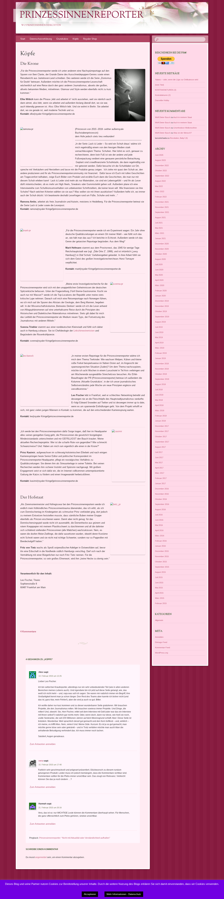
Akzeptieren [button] (90, 894)
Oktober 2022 (161, 170)
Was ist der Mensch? (183, 133)
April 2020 (159, 280)
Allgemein (159, 620)
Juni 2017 (159, 457)
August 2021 (160, 217)
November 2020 (162, 249)
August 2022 (160, 181)
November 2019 (162, 306)
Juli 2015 (159, 577)
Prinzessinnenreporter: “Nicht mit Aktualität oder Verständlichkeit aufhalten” (74, 838)
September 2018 (162, 379)
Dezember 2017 (162, 426)
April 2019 (159, 343)
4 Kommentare (28, 631)
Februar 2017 (161, 478)
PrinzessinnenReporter (82, 15)
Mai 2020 (159, 275)
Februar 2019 (161, 353)
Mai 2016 (159, 525)
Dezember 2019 (162, 301)
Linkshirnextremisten (84, 330)
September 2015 (162, 567)
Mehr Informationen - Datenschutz (124, 894)
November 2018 (162, 369)
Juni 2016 (159, 520)
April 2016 (159, 530)
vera (40, 761)
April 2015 (159, 593)
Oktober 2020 (161, 254)
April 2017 (159, 468)
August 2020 (160, 259)
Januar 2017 (160, 483)
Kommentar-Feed (162, 647)
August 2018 (160, 384)
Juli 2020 (159, 264)
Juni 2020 (159, 270)
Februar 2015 (161, 603)
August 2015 (160, 572)
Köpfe (76, 39)
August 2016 (160, 509)
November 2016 (162, 494)
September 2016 (162, 504)
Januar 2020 (160, 296)
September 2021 (162, 212)
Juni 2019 (159, 332)
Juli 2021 (159, 223)
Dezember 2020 (162, 244)
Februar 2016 (161, 541)
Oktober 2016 (161, 499)
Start (22, 39)
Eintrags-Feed (161, 642)
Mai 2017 (159, 462)
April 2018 (159, 405)
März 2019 (159, 348)
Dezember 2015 (162, 551)
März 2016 (159, 536)
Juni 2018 (159, 395)
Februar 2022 (161, 197)
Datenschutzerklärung (41, 39)
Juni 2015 (159, 583)
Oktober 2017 (161, 436)
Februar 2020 (161, 291)
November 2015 (162, 556)
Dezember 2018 (162, 363)
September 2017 (162, 442)
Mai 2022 (159, 186)
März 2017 (159, 473)
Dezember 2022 (162, 165)
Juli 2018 (159, 390)
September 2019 (162, 317)
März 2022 (159, 191)
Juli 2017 (159, 452)
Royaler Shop (90, 39)
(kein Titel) (159, 85)
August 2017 (160, 447)
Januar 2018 (160, 421)
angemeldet (41, 857)
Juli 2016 (159, 515)
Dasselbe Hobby (162, 100)
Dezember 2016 (162, 489)
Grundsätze (62, 39)
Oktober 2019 (161, 311)
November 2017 (162, 431)
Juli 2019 (159, 327)
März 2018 (159, 410)
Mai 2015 (159, 588)
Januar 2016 (160, 546)
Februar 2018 (161, 416)
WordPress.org (161, 653)
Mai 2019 (159, 337)
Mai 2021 (159, 228)
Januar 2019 (160, 358)
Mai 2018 (159, 400)
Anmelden (159, 637)
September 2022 (162, 176)
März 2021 (159, 233)
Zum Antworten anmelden (42, 744)
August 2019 (160, 322)
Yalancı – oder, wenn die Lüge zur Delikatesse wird (176, 80)
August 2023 (160, 160)
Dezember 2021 (162, 202)
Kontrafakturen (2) (163, 95)
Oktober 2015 (161, 562)
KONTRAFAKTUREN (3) (165, 90)
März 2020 (159, 285)
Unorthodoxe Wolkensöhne (185, 128)
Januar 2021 (160, 238)
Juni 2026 (159, 155)
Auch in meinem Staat (182, 117)
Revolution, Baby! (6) (179, 138)
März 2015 (159, 598)
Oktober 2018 (161, 374)
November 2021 (162, 207)
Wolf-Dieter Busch (162, 117)
